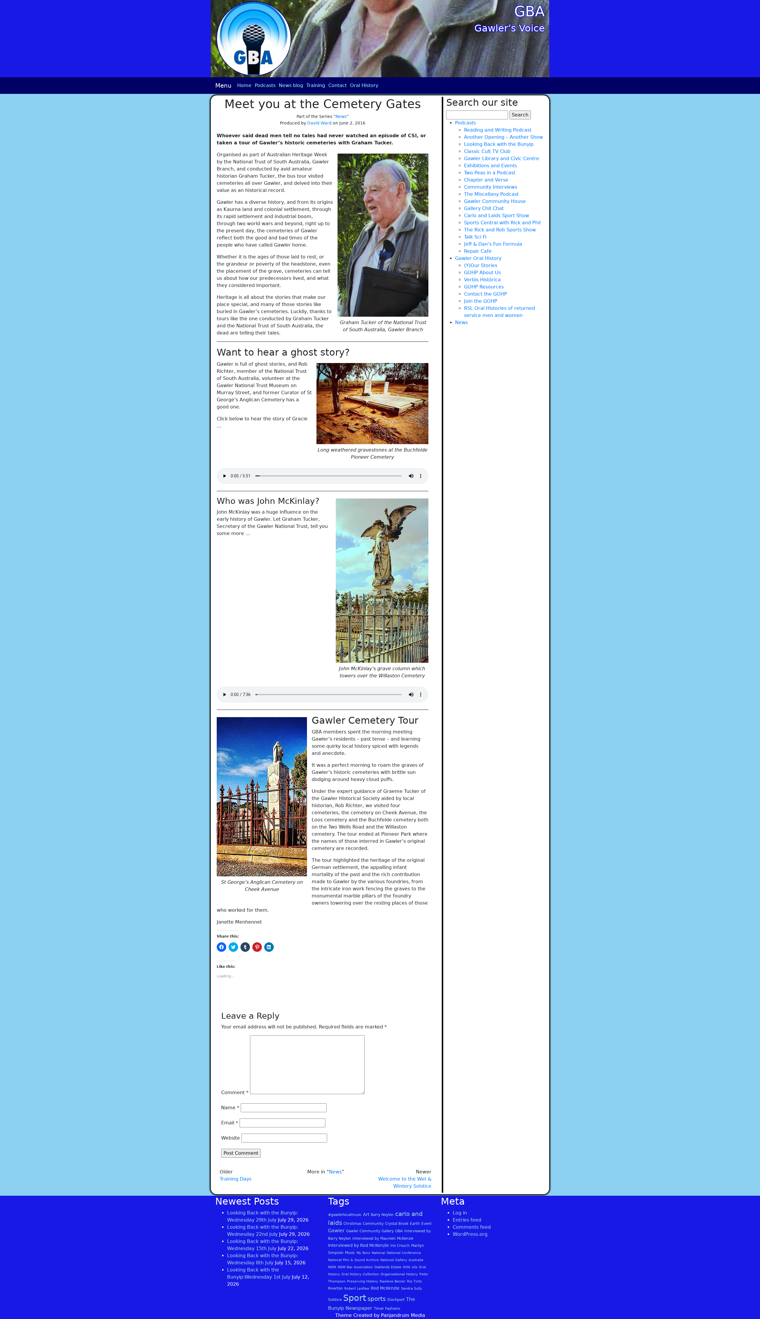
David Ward (319, 123)
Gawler (336, 1230)
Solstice (335, 1300)
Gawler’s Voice (509, 28)
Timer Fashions (387, 1309)
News (340, 116)
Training (315, 85)
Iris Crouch (400, 1246)
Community (373, 1224)
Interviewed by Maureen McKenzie (382, 1238)
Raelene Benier (393, 1281)
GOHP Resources (484, 287)
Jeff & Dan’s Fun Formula (493, 244)
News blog (291, 85)
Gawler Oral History (478, 258)
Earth (415, 1224)
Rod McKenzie (385, 1288)
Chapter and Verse (486, 180)
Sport (354, 1298)
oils (414, 1267)
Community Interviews (490, 187)
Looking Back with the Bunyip (498, 144)
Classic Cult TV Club (487, 151)
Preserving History (362, 1281)
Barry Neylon (382, 1215)
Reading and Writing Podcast (497, 130)
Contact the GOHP (485, 294)
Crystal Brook (396, 1224)
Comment (234, 1092)
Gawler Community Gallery (370, 1231)
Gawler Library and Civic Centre (501, 158)
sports (377, 1298)
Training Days (235, 1179)
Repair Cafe (478, 251)
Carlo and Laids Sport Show (496, 215)
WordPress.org (470, 1234)
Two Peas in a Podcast (489, 173)
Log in (460, 1213)
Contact (337, 85)
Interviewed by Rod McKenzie (358, 1245)
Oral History (364, 85)
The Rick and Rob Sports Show (500, 230)
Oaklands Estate (387, 1267)
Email (229, 1123)
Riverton (335, 1288)
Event (426, 1224)
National (378, 1253)
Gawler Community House (495, 201)
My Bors (363, 1253)
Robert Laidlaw (356, 1288)
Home (244, 85)
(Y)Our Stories (480, 265)
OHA (406, 1267)
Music (350, 1253)
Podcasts (265, 85)
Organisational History (399, 1274)
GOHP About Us (482, 272)
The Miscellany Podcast (491, 194)
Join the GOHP (480, 301)
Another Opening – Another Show (503, 137)
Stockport (396, 1300)
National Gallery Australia (401, 1260)
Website (230, 1138)
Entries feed (467, 1220)
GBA (529, 11)
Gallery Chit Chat (484, 208)
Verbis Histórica (482, 280)
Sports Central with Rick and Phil (502, 222)
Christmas (352, 1224)
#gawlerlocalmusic (345, 1215)
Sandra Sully (411, 1288)
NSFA (332, 1267)
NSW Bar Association (355, 1267)
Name (230, 1107)
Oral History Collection (360, 1274)
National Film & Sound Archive (353, 1260)
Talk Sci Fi (475, 237)
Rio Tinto (414, 1281)
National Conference (404, 1253)
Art (366, 1214)
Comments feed (472, 1227)
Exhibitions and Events (490, 165)
